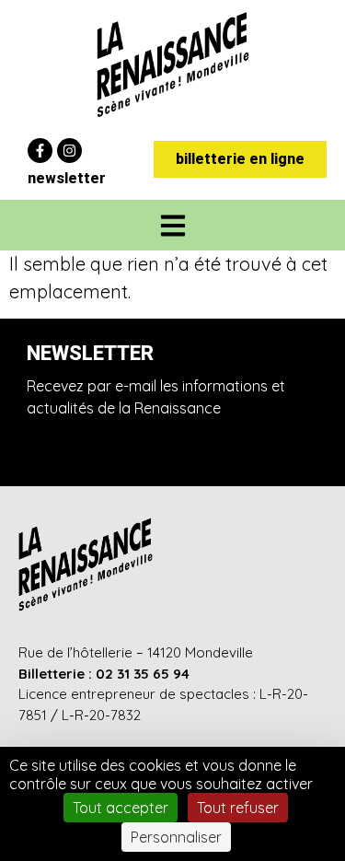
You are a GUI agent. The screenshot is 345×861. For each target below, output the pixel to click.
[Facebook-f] (40, 150)
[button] (172, 225)
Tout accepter (120, 807)
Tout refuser (238, 807)
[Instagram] (69, 150)
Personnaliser (176, 837)
